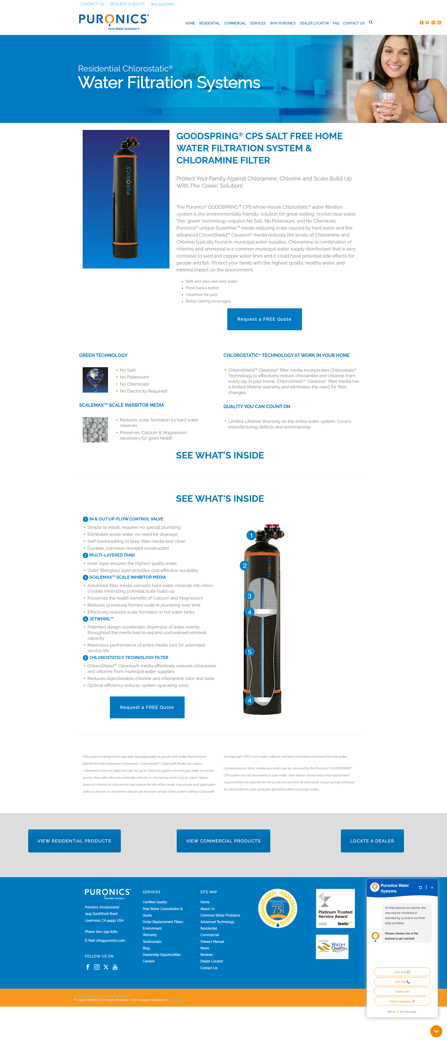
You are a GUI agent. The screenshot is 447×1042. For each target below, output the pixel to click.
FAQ (336, 23)
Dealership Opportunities (162, 955)
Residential (209, 23)
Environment (152, 928)
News (204, 948)
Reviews (206, 955)
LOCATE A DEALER (372, 840)
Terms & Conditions (112, 996)
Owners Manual (212, 942)
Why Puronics (283, 23)
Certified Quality (155, 902)
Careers (149, 961)
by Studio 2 (176, 999)
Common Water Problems (220, 915)
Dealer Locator (314, 23)
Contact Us (354, 23)
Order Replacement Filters (163, 922)
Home (190, 23)
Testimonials (152, 942)
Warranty (150, 935)
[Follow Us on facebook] (88, 967)
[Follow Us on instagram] (97, 967)
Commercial (235, 23)
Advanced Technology (217, 922)
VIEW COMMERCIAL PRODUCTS (223, 840)
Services (258, 23)
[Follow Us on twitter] (106, 967)
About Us (207, 909)
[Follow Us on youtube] (115, 967)
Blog (146, 948)
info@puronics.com (110, 940)
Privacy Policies (85, 996)
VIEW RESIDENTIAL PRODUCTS (74, 840)
